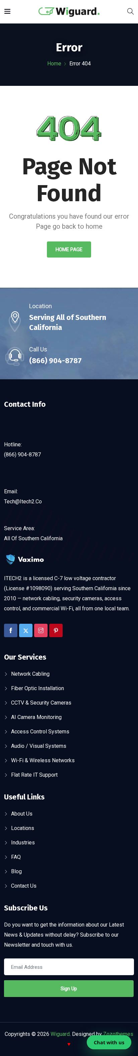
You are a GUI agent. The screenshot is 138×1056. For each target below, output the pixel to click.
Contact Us (24, 886)
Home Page (69, 249)
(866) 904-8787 (55, 360)
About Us (21, 814)
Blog (16, 871)
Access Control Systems (40, 731)
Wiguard (60, 1034)
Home (54, 63)
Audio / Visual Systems (38, 746)
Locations (22, 828)
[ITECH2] (69, 11)
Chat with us (109, 1042)
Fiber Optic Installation (37, 688)
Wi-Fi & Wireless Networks (43, 760)
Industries (23, 842)
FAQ (16, 857)
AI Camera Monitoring (36, 717)
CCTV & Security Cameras (41, 703)
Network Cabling (30, 674)
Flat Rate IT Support (34, 775)
